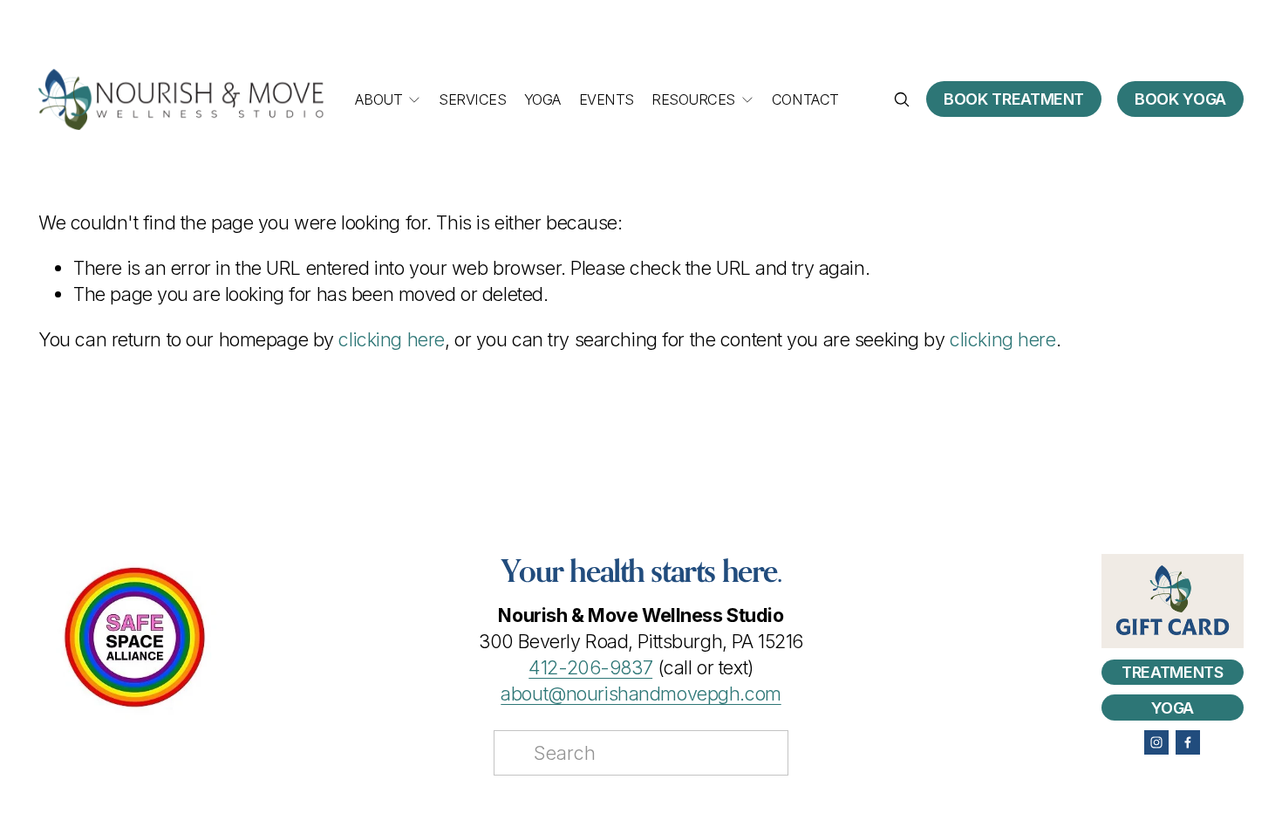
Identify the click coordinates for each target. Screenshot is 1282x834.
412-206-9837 (590, 667)
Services (472, 99)
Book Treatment (1014, 99)
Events (606, 99)
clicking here (391, 339)
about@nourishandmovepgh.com (641, 693)
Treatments (1172, 672)
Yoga (542, 99)
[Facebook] (1188, 742)
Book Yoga (1180, 99)
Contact (805, 99)
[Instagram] (1156, 742)
